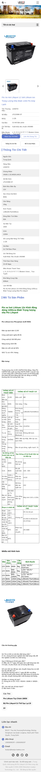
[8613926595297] (22, 756)
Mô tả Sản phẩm (30, 143)
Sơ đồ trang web (25, 762)
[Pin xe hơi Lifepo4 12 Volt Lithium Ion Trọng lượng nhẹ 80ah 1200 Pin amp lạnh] (20, 55)
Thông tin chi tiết (11, 143)
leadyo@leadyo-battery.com (15, 749)
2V (4, 708)
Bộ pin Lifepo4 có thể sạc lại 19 (17, 703)
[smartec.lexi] (26, 756)
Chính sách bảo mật (11, 762)
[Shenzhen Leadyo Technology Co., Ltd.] (21, 2)
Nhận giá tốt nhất (10, 136)
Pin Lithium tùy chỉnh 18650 (15, 698)
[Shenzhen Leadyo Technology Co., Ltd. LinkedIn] (17, 756)
